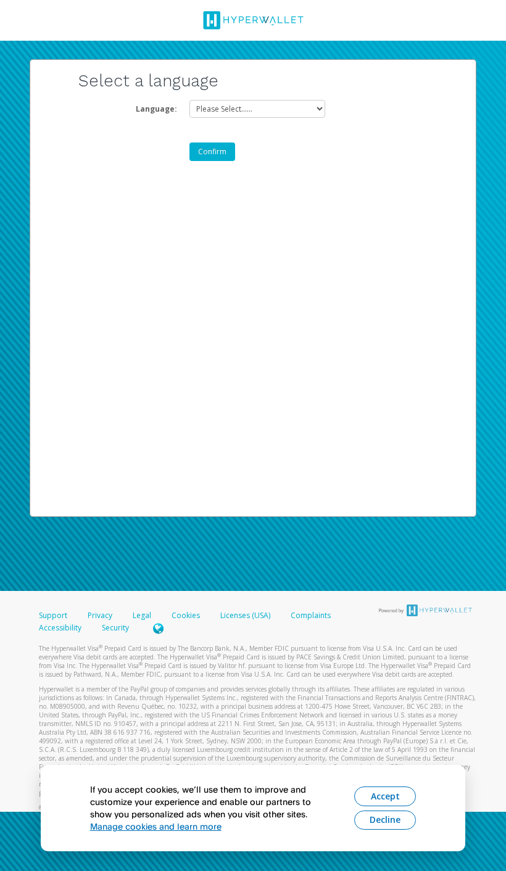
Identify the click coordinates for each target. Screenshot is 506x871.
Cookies (186, 615)
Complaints (311, 615)
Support (53, 615)
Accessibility (60, 627)
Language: (156, 109)
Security (115, 627)
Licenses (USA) (246, 615)
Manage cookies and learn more (156, 826)
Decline (385, 819)
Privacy (100, 615)
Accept (385, 796)
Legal (142, 615)
